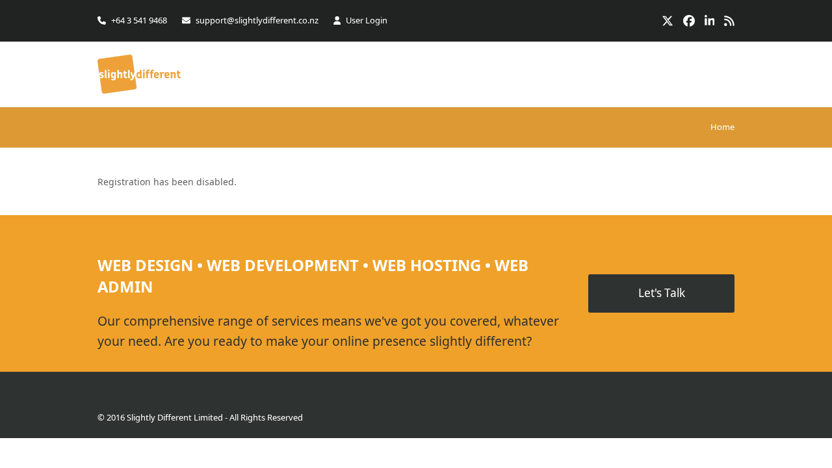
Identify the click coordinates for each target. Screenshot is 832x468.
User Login (366, 20)
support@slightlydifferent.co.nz (257, 20)
